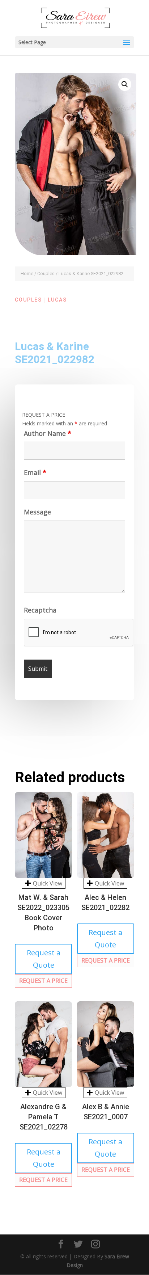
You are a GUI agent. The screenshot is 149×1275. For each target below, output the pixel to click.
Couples (46, 273)
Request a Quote (43, 959)
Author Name (47, 433)
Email (35, 472)
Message (37, 512)
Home (27, 273)
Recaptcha (40, 610)
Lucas (57, 300)
